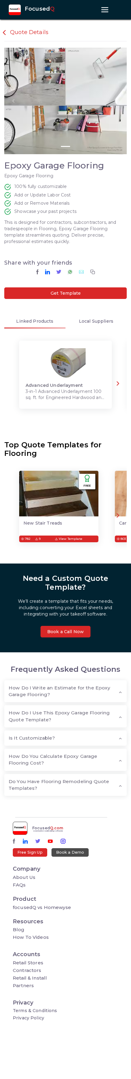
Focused (40, 9)
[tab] (35, 322)
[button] (13, 101)
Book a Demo (70, 852)
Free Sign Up (30, 852)
